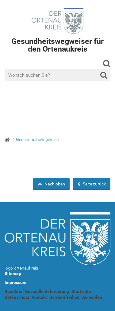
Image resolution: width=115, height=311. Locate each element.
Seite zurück (94, 183)
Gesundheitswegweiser (38, 139)
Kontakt (39, 297)
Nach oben (54, 183)
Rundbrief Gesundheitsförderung (37, 291)
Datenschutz (17, 297)
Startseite (81, 291)
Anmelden (92, 297)
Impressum (15, 282)
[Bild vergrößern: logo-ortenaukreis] (57, 238)
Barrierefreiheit (64, 297)
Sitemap (13, 273)
